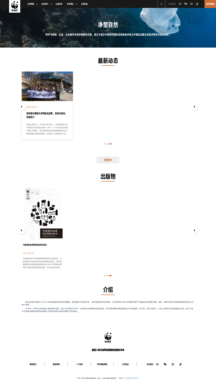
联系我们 (33, 364)
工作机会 (84, 4)
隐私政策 (56, 364)
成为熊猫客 (210, 4)
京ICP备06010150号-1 (131, 378)
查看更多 (108, 160)
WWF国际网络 (102, 364)
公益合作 (59, 4)
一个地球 (79, 364)
